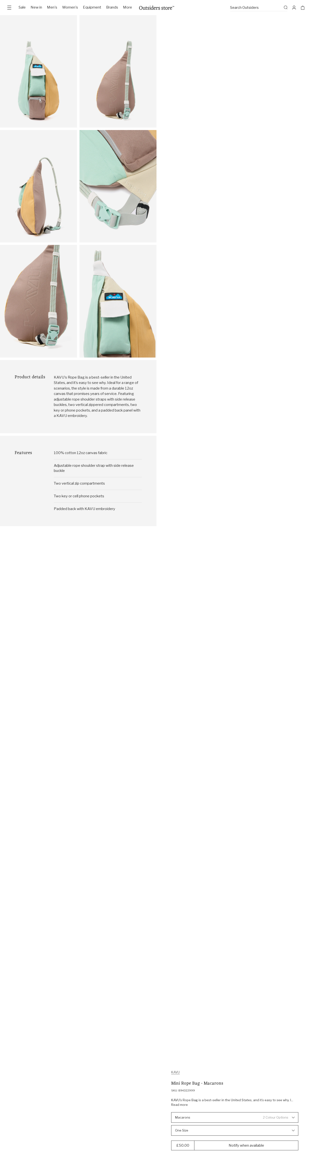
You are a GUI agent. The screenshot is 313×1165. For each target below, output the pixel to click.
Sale (22, 7)
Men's (52, 7)
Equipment (92, 7)
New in (36, 7)
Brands (112, 7)
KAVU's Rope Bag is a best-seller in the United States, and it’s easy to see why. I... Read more (232, 1102)
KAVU (175, 1072)
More (127, 7)
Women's (70, 7)
